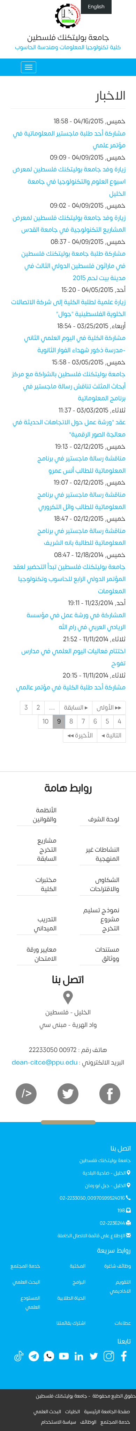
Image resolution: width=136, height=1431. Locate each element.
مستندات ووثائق (107, 954)
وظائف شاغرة (117, 1266)
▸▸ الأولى (109, 708)
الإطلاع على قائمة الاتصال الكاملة (91, 1236)
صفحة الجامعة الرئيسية (107, 1412)
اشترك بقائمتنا (70, 1323)
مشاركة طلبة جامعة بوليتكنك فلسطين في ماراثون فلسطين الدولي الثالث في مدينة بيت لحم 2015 (73, 266)
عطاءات (123, 1323)
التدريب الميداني (45, 924)
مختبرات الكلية (46, 884)
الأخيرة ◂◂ (80, 735)
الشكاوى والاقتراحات (104, 884)
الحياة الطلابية (71, 1298)
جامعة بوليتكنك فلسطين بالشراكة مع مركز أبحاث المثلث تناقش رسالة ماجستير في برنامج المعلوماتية (69, 386)
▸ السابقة (76, 708)
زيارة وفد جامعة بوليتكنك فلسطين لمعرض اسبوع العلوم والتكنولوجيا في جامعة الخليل (69, 181)
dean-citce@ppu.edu (44, 1063)
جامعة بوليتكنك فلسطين (68, 37)
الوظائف (88, 1422)
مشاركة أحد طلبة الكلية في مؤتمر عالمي (71, 687)
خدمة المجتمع (25, 1266)
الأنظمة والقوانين (44, 815)
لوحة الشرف (103, 819)
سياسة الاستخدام (58, 1422)
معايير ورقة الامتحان (41, 954)
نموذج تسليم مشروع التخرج (101, 919)
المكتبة (77, 1266)
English (96, 7)
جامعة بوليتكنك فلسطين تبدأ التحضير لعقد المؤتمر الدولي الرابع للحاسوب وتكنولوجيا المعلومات (69, 579)
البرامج (79, 1282)
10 (45, 722)
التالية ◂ (111, 735)
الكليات (72, 1412)
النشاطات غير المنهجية (102, 854)
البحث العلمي (26, 1282)
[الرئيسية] (68, 15)
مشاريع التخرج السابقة (46, 850)
